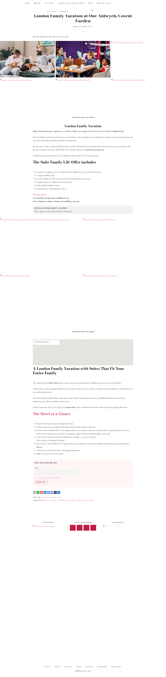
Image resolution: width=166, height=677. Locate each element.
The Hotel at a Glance (52, 414)
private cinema (89, 500)
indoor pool (65, 500)
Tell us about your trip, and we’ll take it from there (53, 210)
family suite (56, 500)
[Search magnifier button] (92, 10)
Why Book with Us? (39, 195)
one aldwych (79, 500)
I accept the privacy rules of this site (49, 478)
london (71, 500)
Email (36, 468)
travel (59, 497)
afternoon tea (46, 497)
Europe (53, 497)
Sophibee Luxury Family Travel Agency (11, 3)
